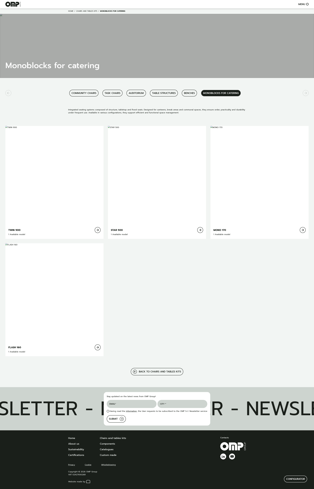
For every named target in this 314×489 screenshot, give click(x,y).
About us (73, 444)
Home (70, 11)
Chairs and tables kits (86, 11)
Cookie (88, 464)
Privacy (71, 464)
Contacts (224, 437)
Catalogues (106, 449)
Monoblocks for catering (112, 11)
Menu (301, 4)
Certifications (76, 455)
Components (107, 444)
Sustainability (76, 449)
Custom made (108, 455)
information (131, 411)
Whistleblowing (108, 464)
